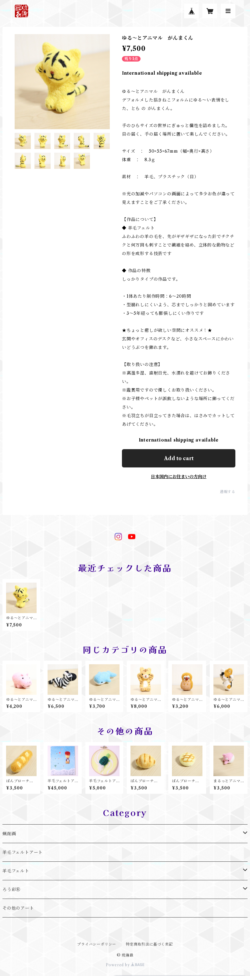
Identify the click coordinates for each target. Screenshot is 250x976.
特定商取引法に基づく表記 (149, 944)
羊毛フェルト (15, 871)
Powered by (118, 965)
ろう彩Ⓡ (11, 889)
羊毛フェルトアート (22, 852)
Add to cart (179, 458)
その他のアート (18, 908)
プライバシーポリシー (96, 944)
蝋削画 (9, 833)
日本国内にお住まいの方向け (178, 476)
